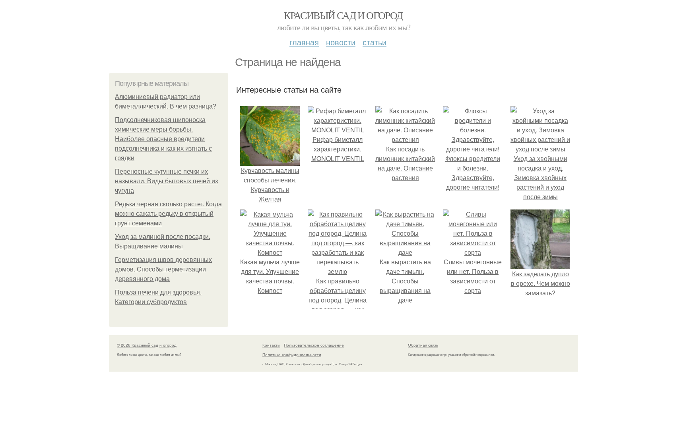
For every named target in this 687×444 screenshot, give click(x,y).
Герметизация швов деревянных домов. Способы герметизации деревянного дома (163, 269)
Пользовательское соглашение (314, 345)
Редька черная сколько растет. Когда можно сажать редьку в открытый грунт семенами (168, 214)
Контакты (271, 345)
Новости (340, 42)
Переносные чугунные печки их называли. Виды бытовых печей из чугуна (166, 181)
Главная (304, 42)
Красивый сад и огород (343, 15)
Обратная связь (423, 345)
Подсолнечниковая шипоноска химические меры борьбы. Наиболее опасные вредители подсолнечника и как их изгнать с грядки (163, 138)
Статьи (374, 42)
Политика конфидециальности (291, 354)
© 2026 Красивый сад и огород (147, 345)
